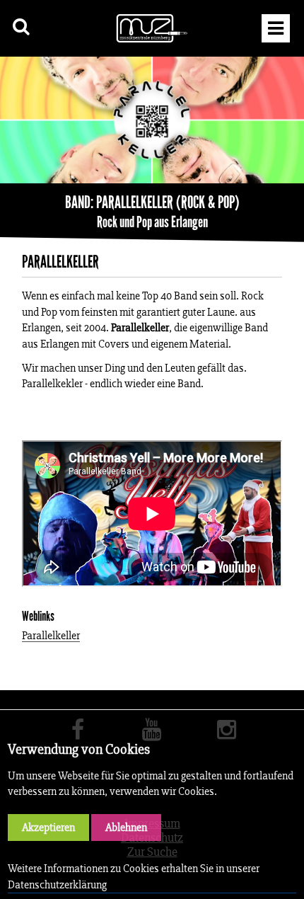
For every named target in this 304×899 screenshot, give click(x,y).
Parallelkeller (51, 636)
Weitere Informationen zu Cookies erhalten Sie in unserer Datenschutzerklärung (133, 876)
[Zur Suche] (21, 27)
